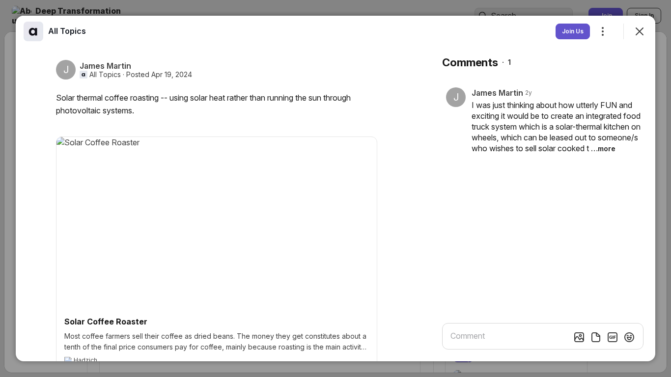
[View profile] (33, 31)
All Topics (105, 75)
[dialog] (335, 188)
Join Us (573, 31)
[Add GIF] (612, 337)
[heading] (67, 31)
